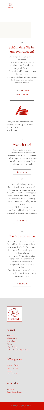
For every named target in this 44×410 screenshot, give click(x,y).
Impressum (10, 389)
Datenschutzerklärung (14, 392)
